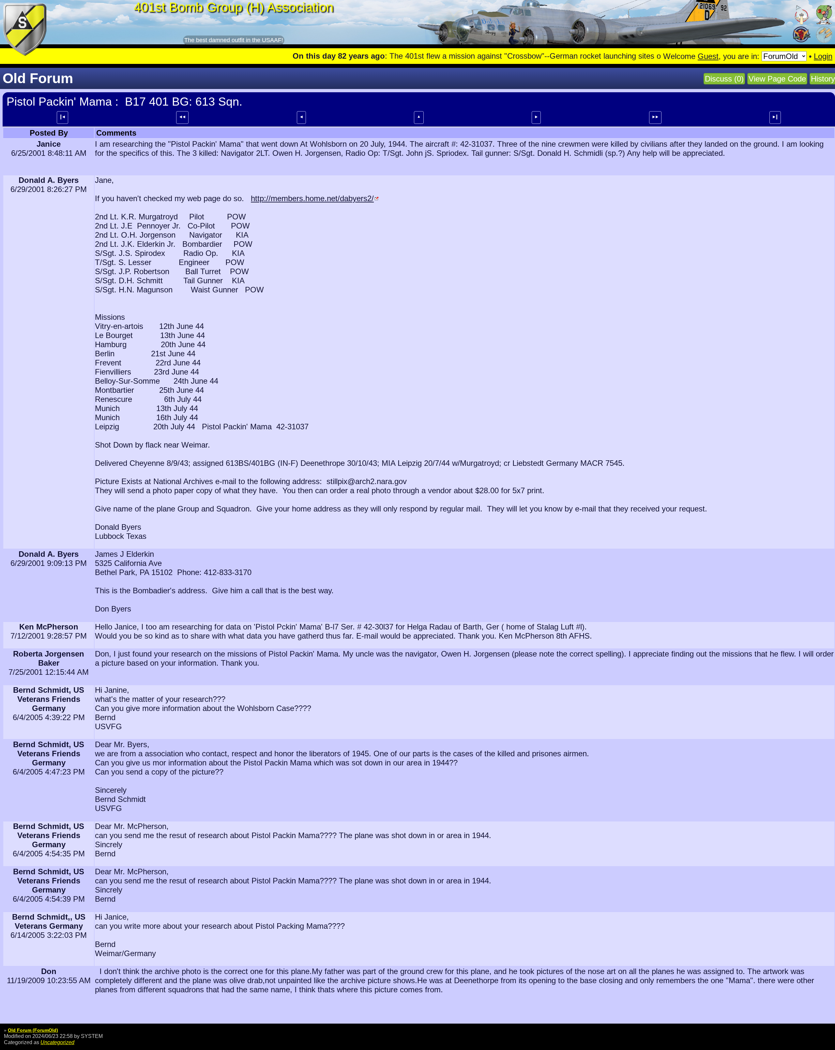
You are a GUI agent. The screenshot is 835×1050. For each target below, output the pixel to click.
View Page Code (777, 78)
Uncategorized (57, 1042)
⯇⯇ (182, 117)
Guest (708, 56)
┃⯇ (62, 117)
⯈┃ (775, 117)
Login (823, 56)
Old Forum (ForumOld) (33, 1030)
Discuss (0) (724, 78)
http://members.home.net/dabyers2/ (312, 198)
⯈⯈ (655, 117)
